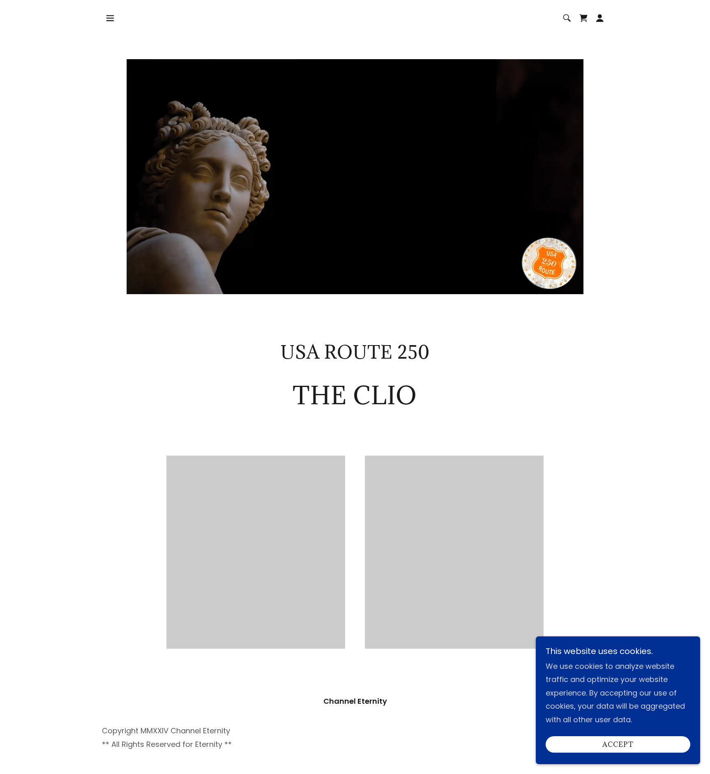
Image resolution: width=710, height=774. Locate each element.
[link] (583, 18)
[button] (110, 18)
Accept (618, 744)
